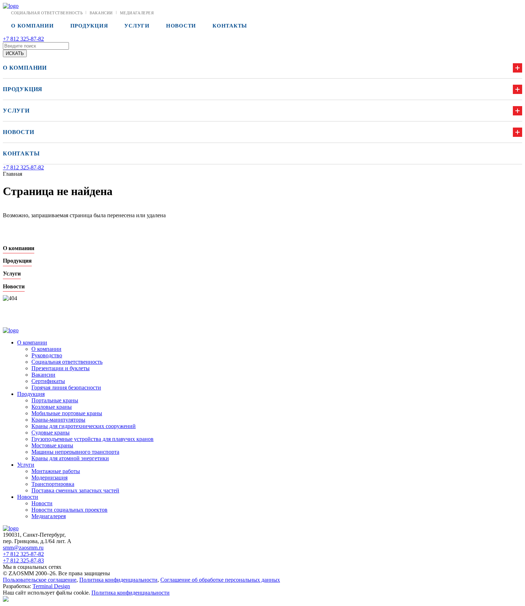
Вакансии (101, 13)
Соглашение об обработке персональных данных (220, 580)
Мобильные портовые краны (66, 413)
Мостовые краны (52, 445)
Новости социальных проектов (69, 510)
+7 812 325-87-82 (23, 39)
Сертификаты (48, 381)
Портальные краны (54, 400)
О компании (32, 26)
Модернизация (49, 478)
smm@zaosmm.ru (23, 548)
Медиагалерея (137, 13)
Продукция (89, 26)
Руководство (46, 355)
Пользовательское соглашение (39, 580)
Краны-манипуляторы (58, 420)
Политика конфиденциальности (118, 580)
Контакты (229, 26)
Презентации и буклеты (60, 368)
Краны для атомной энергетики (70, 458)
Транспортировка (52, 484)
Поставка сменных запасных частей (75, 490)
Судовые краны (50, 432)
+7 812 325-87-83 (23, 560)
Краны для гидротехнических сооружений (83, 426)
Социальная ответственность (46, 13)
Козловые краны (51, 407)
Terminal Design (51, 586)
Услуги (137, 26)
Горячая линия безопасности (66, 387)
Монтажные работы (55, 471)
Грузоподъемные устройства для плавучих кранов (92, 439)
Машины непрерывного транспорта (75, 452)
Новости (181, 26)
